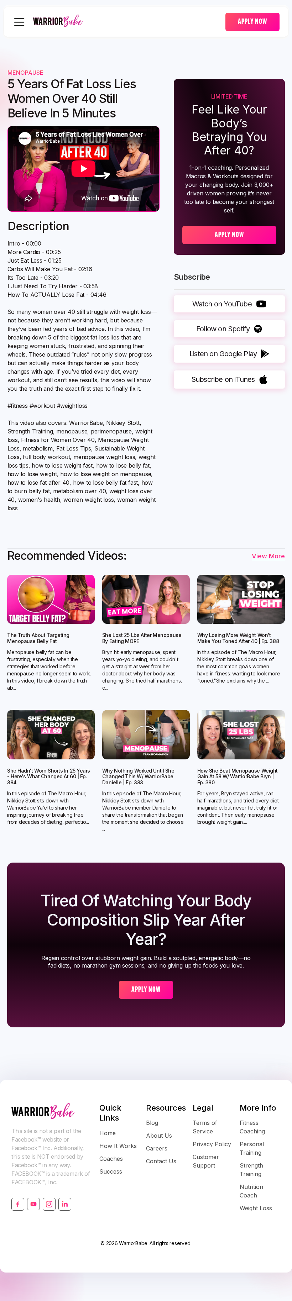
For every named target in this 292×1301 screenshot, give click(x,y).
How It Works (118, 1145)
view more (268, 556)
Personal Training (252, 1148)
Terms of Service (205, 1127)
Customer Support (206, 1161)
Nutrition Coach (251, 1191)
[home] (129, 22)
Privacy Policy (212, 1144)
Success (110, 1171)
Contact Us (161, 1161)
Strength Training (251, 1170)
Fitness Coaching (252, 1127)
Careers (156, 1148)
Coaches (111, 1158)
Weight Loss (256, 1208)
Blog (152, 1122)
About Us (159, 1135)
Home (107, 1133)
